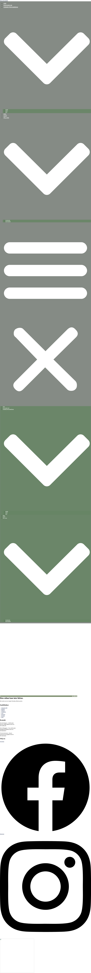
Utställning (3, 711)
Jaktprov (3, 710)
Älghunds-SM (4, 708)
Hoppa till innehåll (4, 0)
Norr (6, 109)
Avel (2, 713)
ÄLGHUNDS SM (6, 408)
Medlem (3, 709)
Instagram (8, 221)
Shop (2, 717)
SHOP (4, 516)
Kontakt (3, 715)
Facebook (7, 220)
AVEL (4, 515)
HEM (4, 406)
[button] (45, 314)
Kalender (3, 714)
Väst (6, 111)
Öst (6, 514)
